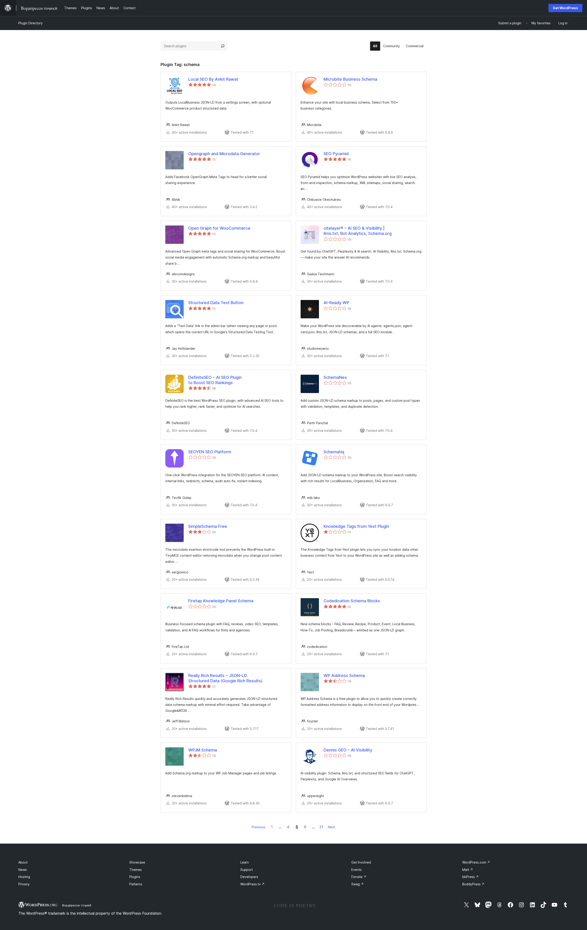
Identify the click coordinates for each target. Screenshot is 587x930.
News (22, 870)
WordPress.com (476, 862)
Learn (244, 862)
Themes (135, 870)
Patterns (135, 884)
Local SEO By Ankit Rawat (213, 79)
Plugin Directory (30, 23)
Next (331, 827)
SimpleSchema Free (207, 526)
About (23, 862)
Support (246, 870)
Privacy (24, 884)
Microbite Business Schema (350, 79)
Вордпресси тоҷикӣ (76, 905)
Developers (249, 877)
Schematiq (334, 451)
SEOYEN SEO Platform (209, 451)
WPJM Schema (202, 750)
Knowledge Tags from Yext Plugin (356, 526)
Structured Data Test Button (216, 302)
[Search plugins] (222, 46)
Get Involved (361, 862)
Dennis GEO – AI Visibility (348, 750)
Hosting (24, 877)
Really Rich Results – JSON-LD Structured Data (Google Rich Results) (225, 678)
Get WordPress (565, 8)
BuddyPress (473, 884)
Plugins (134, 877)
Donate (358, 877)
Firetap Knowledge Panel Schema (220, 600)
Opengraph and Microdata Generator (224, 153)
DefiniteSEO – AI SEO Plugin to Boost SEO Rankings (215, 380)
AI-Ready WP (336, 302)
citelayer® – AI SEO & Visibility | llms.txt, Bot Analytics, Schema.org (358, 231)
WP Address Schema (344, 675)
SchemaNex (335, 377)
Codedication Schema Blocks (352, 600)
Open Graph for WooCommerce (219, 228)
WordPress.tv (252, 884)
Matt (467, 870)
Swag (357, 884)
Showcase (137, 862)
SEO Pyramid (336, 153)
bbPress (470, 877)
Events (356, 870)
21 (321, 827)
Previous (258, 827)
